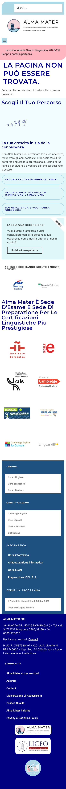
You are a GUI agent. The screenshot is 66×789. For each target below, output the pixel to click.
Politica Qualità (15, 703)
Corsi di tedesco (16, 490)
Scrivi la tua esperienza (24, 250)
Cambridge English (17, 513)
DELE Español (15, 520)
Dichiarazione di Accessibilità (24, 695)
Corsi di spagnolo (16, 483)
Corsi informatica (18, 555)
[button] (4, 40)
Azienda (11, 680)
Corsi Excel (15, 569)
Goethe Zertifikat (16, 526)
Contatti (33, 639)
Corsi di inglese (16, 477)
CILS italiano (14, 533)
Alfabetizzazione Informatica (25, 562)
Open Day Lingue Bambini (21, 607)
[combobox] (38, 8)
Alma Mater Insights (18, 710)
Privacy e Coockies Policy (22, 718)
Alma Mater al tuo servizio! (22, 673)
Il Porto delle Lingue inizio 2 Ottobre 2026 (28, 601)
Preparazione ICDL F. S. (22, 577)
